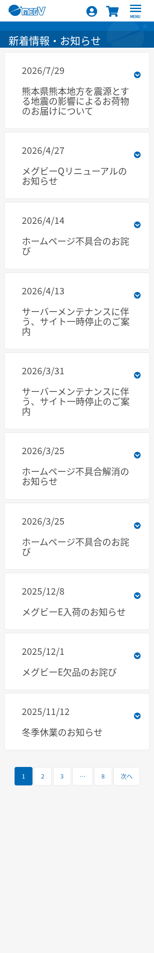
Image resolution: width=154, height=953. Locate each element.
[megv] (44, 15)
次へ (127, 776)
